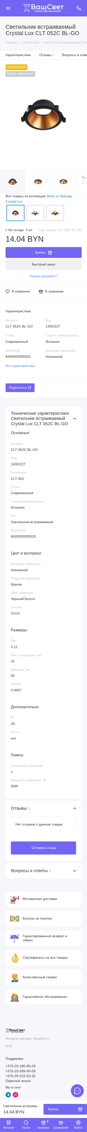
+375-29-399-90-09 (21, 1071)
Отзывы (47, 55)
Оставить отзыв (43, 848)
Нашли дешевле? (44, 276)
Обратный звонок (18, 1081)
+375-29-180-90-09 (21, 1066)
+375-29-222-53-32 (21, 1076)
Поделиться (18, 387)
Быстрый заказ (43, 264)
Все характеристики (20, 366)
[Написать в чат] (77, 1090)
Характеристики (18, 55)
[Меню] (8, 8)
